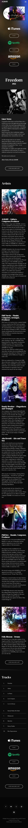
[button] (25, 1)
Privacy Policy (16, 820)
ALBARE (5, 2)
